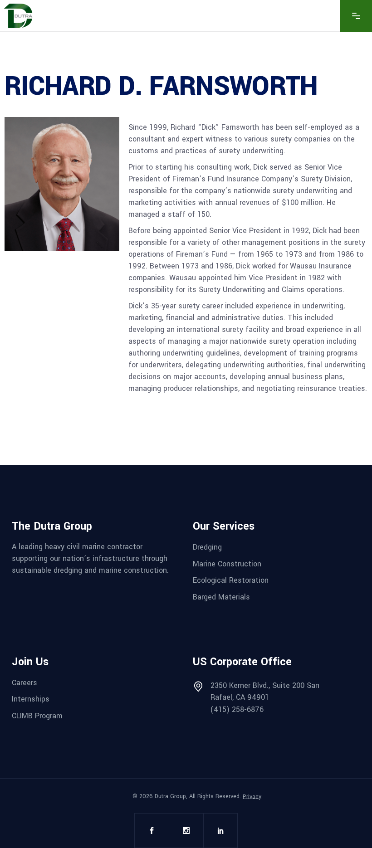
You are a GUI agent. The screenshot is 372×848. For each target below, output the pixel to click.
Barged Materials (221, 597)
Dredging (207, 547)
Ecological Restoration (231, 580)
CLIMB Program (37, 716)
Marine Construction (227, 563)
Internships (30, 699)
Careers (24, 682)
